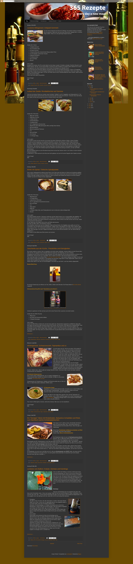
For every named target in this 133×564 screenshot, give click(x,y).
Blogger (79, 554)
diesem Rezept (50, 397)
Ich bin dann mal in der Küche (53, 257)
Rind (39, 462)
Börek (35, 242)
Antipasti (32, 85)
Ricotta (39, 163)
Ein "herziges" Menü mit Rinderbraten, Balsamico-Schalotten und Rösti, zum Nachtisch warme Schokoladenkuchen (53, 419)
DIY (34, 539)
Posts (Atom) (35, 545)
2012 (90, 105)
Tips (56, 539)
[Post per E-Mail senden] (49, 83)
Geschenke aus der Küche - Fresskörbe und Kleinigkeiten (48, 248)
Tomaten (42, 163)
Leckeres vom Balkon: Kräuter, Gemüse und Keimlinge (47, 469)
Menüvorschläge (34, 21)
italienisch (35, 163)
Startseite (52, 543)
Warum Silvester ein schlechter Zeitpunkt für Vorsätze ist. (95, 33)
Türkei (48, 242)
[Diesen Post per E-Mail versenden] (51, 83)
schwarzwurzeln (37, 411)
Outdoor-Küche (52, 21)
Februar (91, 101)
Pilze (38, 85)
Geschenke (52, 339)
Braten (36, 462)
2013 (90, 104)
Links (59, 21)
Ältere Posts (79, 543)
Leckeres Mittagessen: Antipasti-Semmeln (42, 28)
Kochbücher (44, 21)
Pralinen (56, 339)
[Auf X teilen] (54, 83)
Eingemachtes (33, 339)
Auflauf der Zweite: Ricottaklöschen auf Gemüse (45, 91)
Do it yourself (38, 539)
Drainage (42, 539)
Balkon (32, 539)
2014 (90, 85)
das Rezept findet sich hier (38, 378)
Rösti (41, 462)
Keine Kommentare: (43, 83)
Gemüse (46, 539)
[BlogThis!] (53, 83)
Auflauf (32, 163)
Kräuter (53, 539)
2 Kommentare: (43, 240)
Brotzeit (35, 85)
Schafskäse (42, 242)
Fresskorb (47, 339)
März (91, 99)
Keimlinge (50, 539)
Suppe (41, 411)
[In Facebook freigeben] (56, 83)
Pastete (37, 242)
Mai (91, 87)
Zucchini (49, 85)
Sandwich (41, 85)
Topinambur (45, 411)
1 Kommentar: (42, 537)
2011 (90, 107)
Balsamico (33, 462)
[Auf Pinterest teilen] (57, 83)
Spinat (46, 242)
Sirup (59, 339)
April (91, 98)
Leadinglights (69, 554)
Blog (27, 21)
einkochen (38, 339)
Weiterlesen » (30, 333)
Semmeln (45, 85)
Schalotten (44, 462)
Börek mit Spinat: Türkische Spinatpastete (42, 170)
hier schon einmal (77, 284)
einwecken (43, 339)
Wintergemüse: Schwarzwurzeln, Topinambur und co (46, 346)
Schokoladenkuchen (51, 462)
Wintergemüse (50, 411)
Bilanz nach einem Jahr (97, 38)
